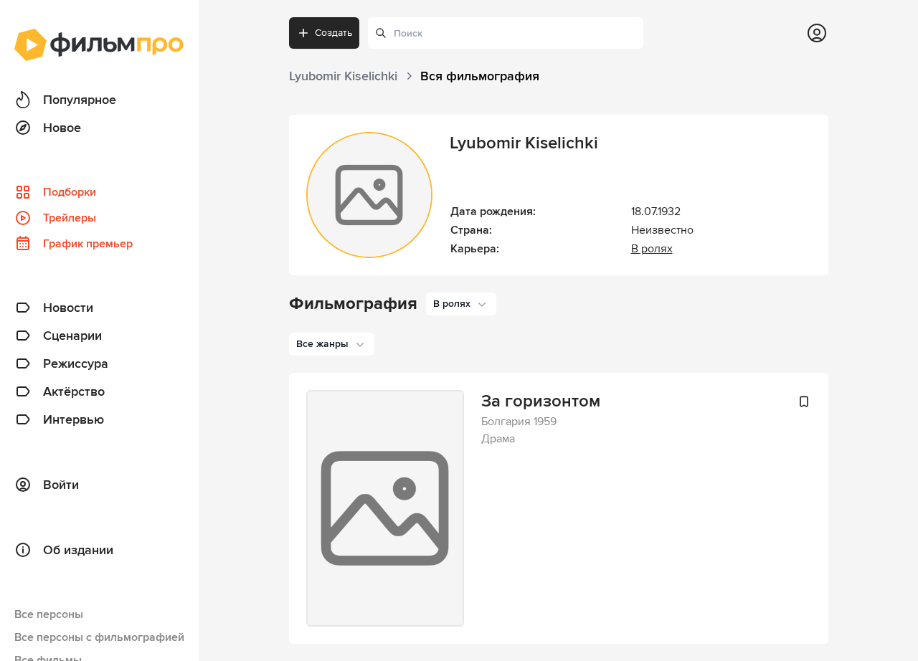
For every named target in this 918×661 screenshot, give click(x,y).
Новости (68, 307)
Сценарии (72, 335)
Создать (333, 33)
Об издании (78, 550)
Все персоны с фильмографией (99, 637)
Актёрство (74, 391)
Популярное (79, 100)
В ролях (652, 249)
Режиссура (75, 363)
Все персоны (48, 614)
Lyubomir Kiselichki (524, 143)
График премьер (88, 244)
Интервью (73, 419)
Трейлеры (69, 218)
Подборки (69, 192)
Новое (62, 127)
